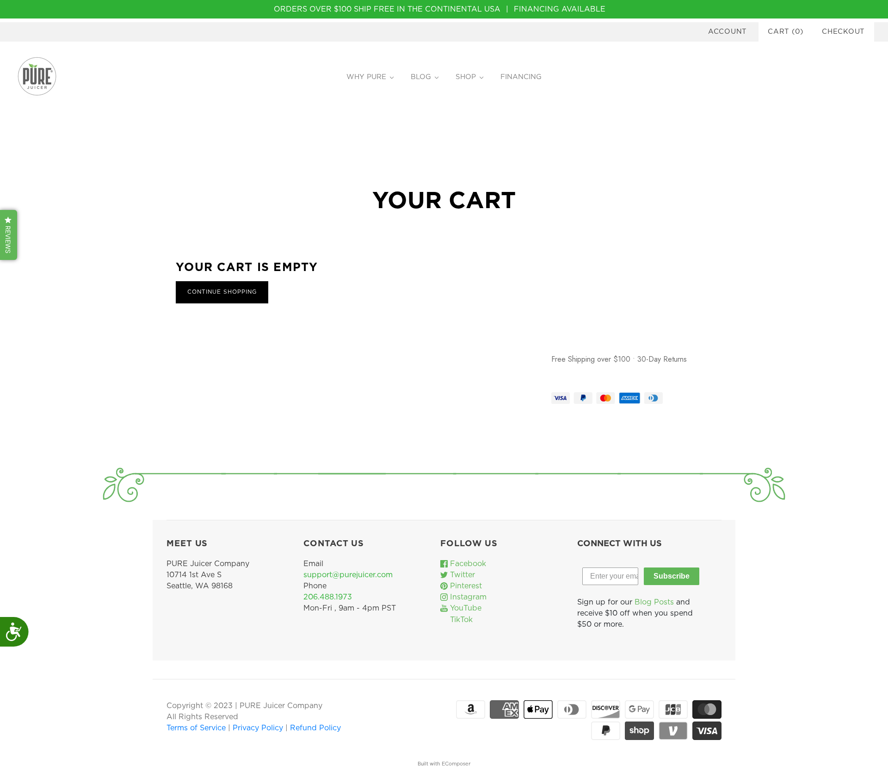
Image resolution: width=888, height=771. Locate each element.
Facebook (467, 563)
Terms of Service (197, 728)
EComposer (456, 763)
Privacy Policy (259, 728)
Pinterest (465, 586)
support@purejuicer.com (348, 575)
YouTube (464, 608)
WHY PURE (366, 77)
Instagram (467, 597)
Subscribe (672, 576)
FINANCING (521, 77)
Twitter (461, 575)
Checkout (843, 31)
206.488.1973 (327, 597)
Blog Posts (654, 602)
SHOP (466, 77)
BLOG (421, 77)
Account (727, 31)
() (785, 31)
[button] (8, 235)
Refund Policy (315, 728)
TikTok (460, 619)
